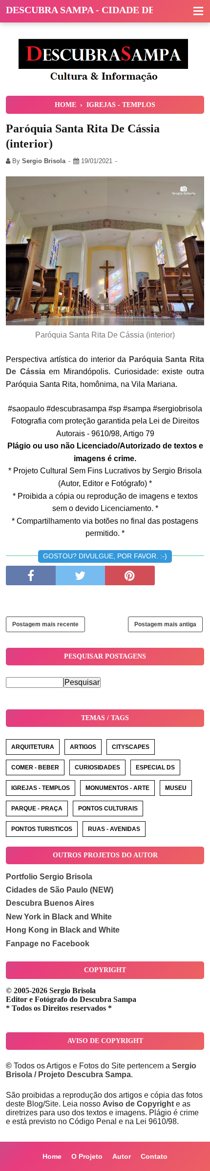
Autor (121, 1156)
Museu (176, 788)
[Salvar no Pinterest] (130, 575)
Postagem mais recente (45, 624)
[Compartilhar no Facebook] (31, 575)
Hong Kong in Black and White (63, 930)
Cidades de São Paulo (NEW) (59, 890)
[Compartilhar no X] (80, 575)
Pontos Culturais (108, 808)
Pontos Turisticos (41, 829)
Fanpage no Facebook (47, 943)
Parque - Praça (37, 808)
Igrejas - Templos (40, 788)
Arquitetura (32, 747)
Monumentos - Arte (117, 788)
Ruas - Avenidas (114, 829)
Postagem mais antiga (165, 624)
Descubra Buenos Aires (50, 903)
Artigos (83, 747)
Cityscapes (130, 747)
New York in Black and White (59, 917)
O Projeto (87, 1156)
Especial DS (155, 767)
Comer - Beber (35, 767)
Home (52, 1156)
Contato (154, 1156)
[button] (198, 11)
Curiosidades (97, 767)
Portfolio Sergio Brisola (49, 877)
